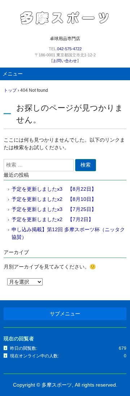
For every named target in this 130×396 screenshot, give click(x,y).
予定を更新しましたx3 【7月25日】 (54, 209)
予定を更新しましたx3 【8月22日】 (54, 189)
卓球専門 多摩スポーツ (65, 18)
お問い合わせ (65, 61)
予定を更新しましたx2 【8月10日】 (54, 199)
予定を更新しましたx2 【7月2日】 (53, 219)
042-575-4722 (69, 49)
